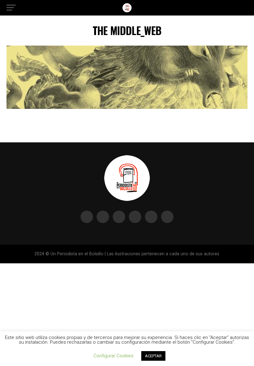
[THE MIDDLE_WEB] (127, 107)
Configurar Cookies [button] (114, 356)
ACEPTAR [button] (153, 356)
